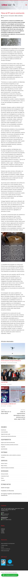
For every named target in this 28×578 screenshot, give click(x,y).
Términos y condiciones (5, 548)
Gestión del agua (5, 487)
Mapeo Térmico (4, 465)
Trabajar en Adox (4, 545)
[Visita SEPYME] (13, 373)
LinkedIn (2, 531)
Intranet (2, 547)
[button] (9, 575)
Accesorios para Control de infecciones (8, 436)
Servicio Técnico (4, 463)
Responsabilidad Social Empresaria (8, 543)
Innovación (11, 15)
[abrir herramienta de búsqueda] (14, 5)
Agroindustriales (4, 448)
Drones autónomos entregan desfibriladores (11, 360)
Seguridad (3, 446)
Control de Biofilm (4, 432)
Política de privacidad (5, 550)
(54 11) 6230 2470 (5, 514)
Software (3, 457)
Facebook (3, 528)
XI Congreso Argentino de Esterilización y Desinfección (11, 494)
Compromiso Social (5, 476)
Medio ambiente (19, 15)
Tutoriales (3, 480)
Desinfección (3, 429)
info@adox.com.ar (4, 510)
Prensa (10, 384)
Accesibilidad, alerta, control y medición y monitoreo (11, 455)
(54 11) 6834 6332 (6, 519)
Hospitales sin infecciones (7, 490)
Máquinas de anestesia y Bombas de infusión (9, 444)
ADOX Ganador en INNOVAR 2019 (8, 404)
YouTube (2, 532)
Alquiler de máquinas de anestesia (7, 467)
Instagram (3, 529)
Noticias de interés (12, 362)
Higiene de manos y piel (5, 434)
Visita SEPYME (4, 382)
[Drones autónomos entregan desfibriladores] (13, 351)
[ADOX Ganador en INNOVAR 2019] (13, 394)
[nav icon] (26, 4)
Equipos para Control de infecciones (8, 442)
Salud (2, 17)
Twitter (2, 530)
